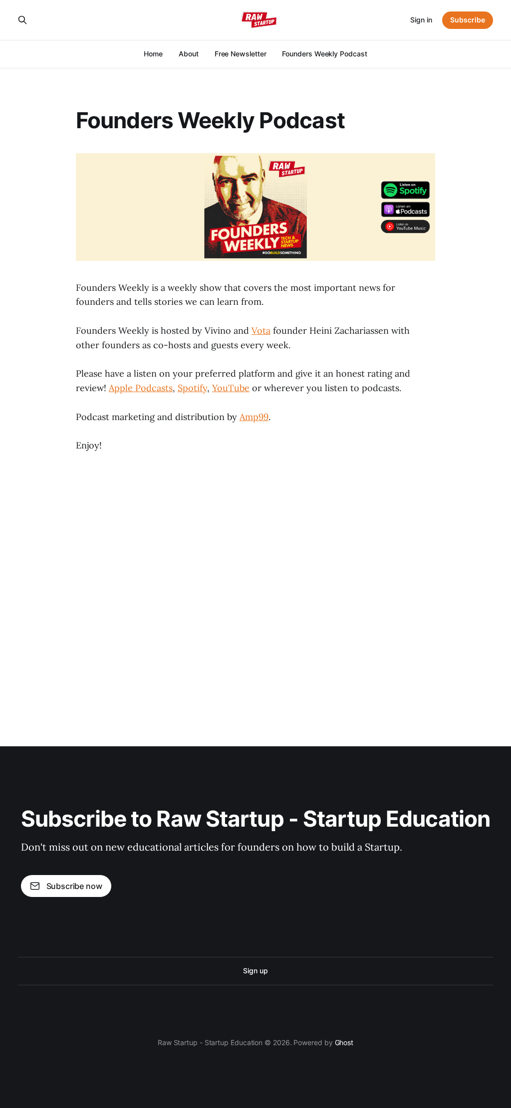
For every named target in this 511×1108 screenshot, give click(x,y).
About (189, 53)
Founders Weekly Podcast (324, 53)
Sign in (421, 19)
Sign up (255, 970)
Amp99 (254, 417)
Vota (261, 330)
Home (153, 53)
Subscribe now (74, 886)
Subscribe (467, 19)
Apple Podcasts (141, 388)
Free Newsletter (240, 53)
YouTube (231, 388)
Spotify (192, 388)
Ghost (344, 1042)
